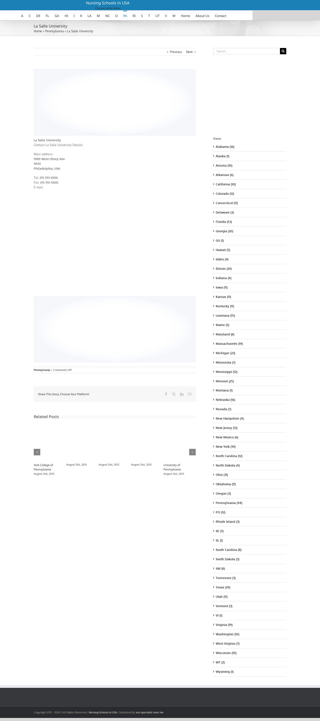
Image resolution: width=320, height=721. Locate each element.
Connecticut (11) (227, 203)
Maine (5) (222, 325)
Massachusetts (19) (229, 343)
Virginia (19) (224, 625)
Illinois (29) (224, 268)
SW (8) (220, 568)
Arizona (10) (224, 165)
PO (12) (220, 512)
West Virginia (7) (227, 643)
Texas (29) (223, 587)
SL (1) (219, 540)
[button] (37, 452)
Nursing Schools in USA (108, 2)
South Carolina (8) (228, 550)
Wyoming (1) (225, 671)
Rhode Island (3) (227, 521)
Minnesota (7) (225, 362)
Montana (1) (224, 390)
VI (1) (219, 615)
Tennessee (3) (226, 578)
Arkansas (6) (224, 175)
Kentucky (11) (225, 306)
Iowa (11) (221, 287)
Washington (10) (227, 634)
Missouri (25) (225, 381)
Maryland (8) (225, 334)
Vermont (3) (224, 606)
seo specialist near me (149, 712)
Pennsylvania (54, 31)
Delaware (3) (225, 212)
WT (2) (220, 662)
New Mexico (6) (227, 437)
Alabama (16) (225, 147)
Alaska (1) (222, 156)
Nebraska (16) (225, 400)
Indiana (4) (223, 278)
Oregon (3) (223, 493)
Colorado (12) (225, 193)
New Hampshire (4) (230, 418)
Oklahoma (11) (226, 484)
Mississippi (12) (226, 372)
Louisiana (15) (225, 315)
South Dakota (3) (227, 559)
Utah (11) (221, 596)
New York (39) (226, 446)
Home (38, 31)
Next (189, 52)
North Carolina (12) (229, 456)
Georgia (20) (224, 231)
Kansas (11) (223, 297)
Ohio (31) (222, 475)
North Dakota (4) (228, 465)
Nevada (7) (223, 409)
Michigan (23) (225, 353)
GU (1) (220, 240)
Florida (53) (224, 222)
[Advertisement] (114, 101)
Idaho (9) (222, 259)
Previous (176, 52)
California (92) (226, 184)
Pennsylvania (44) (229, 503)
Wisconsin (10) (226, 653)
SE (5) (220, 531)
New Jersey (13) (226, 428)
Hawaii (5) (223, 250)
